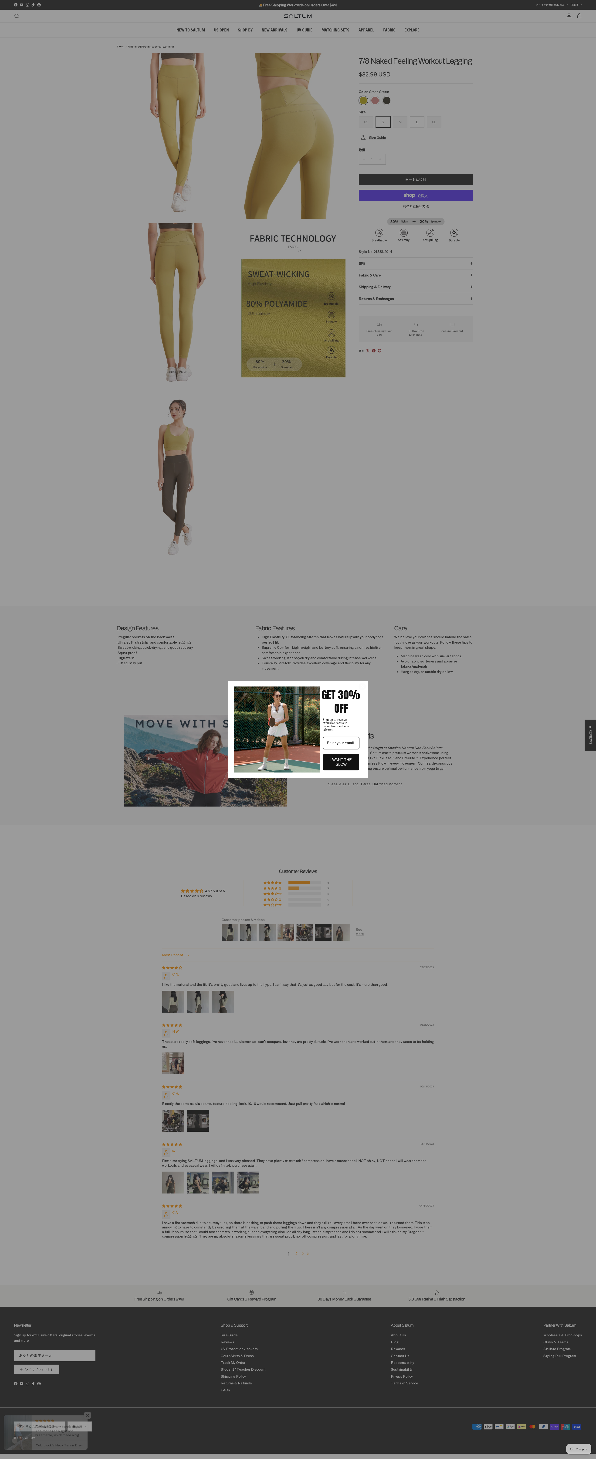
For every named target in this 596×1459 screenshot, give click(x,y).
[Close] (362, 686)
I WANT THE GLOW (341, 762)
